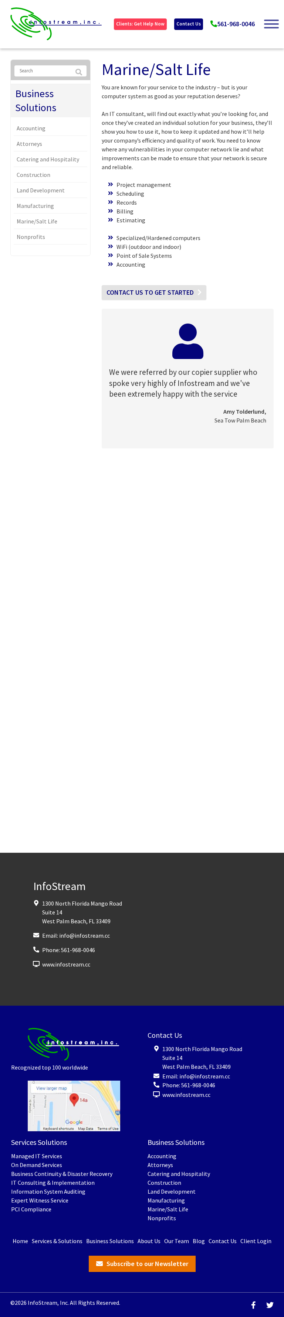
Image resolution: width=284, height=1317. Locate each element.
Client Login (255, 1241)
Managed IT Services (36, 1156)
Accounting (31, 128)
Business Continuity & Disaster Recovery (61, 1173)
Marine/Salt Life (37, 221)
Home (20, 1241)
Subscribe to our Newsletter (147, 1263)
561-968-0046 (236, 24)
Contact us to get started (150, 292)
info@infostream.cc (84, 935)
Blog (199, 1241)
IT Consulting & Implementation (53, 1182)
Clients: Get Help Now (140, 24)
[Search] (79, 72)
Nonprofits (31, 236)
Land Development (41, 190)
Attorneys (29, 143)
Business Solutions (35, 100)
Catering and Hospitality (48, 159)
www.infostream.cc (66, 964)
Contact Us (188, 24)
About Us (149, 1241)
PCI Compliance (31, 1209)
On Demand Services (36, 1165)
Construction (33, 174)
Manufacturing (35, 205)
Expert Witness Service (39, 1200)
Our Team (176, 1241)
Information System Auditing (48, 1191)
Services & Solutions (57, 1241)
